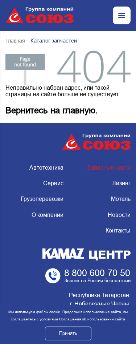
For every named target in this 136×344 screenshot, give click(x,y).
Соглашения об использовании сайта (92, 319)
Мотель (121, 199)
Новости (119, 215)
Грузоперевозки (42, 199)
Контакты (118, 230)
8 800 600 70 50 (97, 273)
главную (78, 110)
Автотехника (46, 168)
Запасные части (109, 168)
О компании (47, 215)
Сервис (53, 183)
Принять (68, 333)
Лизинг (121, 183)
